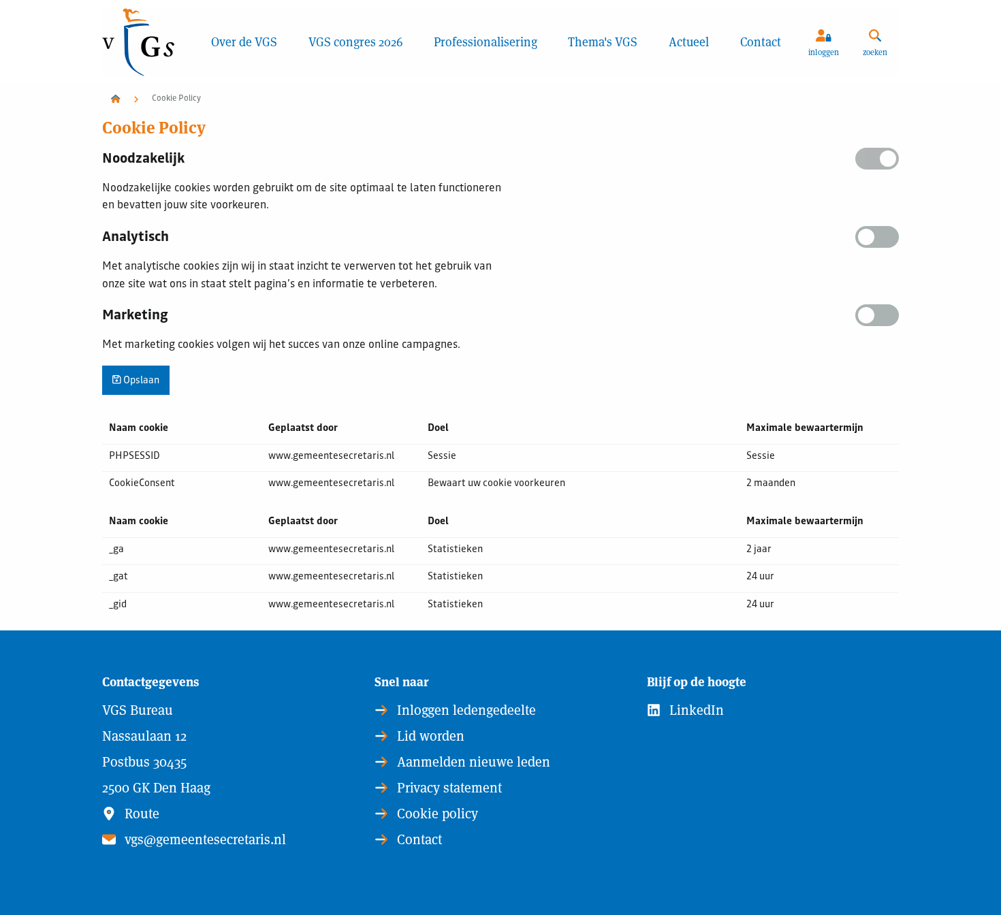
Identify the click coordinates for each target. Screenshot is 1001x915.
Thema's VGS (602, 42)
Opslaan (140, 381)
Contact (760, 42)
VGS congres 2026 (355, 42)
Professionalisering (485, 42)
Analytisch (135, 238)
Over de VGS (244, 42)
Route (140, 813)
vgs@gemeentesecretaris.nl (203, 839)
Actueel (689, 42)
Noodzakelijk (143, 160)
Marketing (135, 316)
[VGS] (148, 42)
